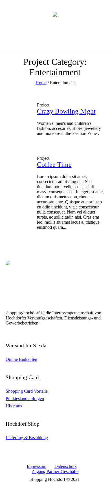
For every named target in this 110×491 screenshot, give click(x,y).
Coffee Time (54, 164)
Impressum (36, 466)
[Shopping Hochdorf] (55, 14)
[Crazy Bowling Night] (17, 114)
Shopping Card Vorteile (27, 391)
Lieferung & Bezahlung (27, 437)
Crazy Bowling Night (66, 111)
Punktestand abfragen (25, 398)
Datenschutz (65, 466)
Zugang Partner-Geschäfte (55, 471)
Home (41, 82)
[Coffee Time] (17, 167)
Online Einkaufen (21, 359)
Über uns (14, 405)
